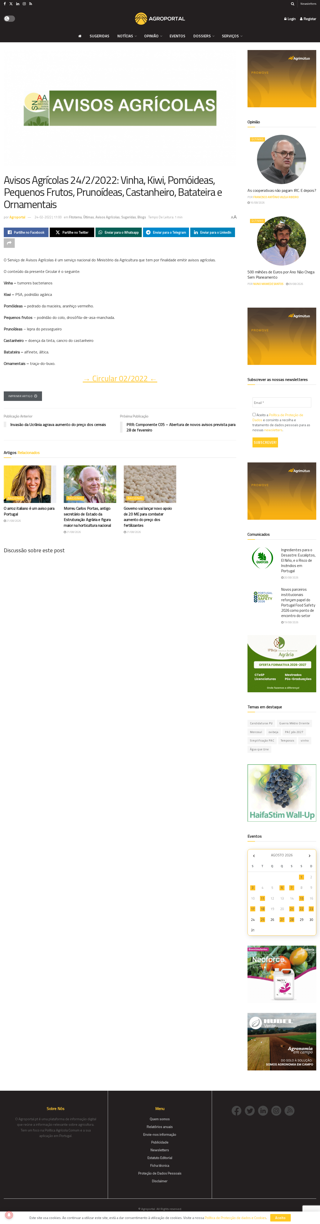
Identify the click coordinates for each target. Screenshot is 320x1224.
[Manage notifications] (9, 1215)
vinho (305, 741)
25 (262, 919)
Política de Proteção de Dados (277, 417)
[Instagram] (277, 1110)
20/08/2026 (291, 577)
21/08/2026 (13, 521)
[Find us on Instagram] (24, 4)
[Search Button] (292, 4)
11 (262, 898)
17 (252, 908)
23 (311, 908)
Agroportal (17, 217)
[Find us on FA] (5, 4)
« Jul (253, 855)
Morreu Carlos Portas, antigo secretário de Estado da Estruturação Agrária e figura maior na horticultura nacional (87, 516)
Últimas (88, 217)
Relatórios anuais (160, 1126)
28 (292, 919)
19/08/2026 (291, 622)
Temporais (287, 741)
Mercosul (256, 732)
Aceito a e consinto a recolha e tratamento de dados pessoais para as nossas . (281, 422)
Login (291, 18)
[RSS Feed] (290, 1110)
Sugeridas (100, 36)
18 (262, 908)
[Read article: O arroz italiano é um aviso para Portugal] (30, 484)
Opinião (151, 36)
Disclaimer (160, 1180)
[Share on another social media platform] (9, 243)
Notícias (125, 36)
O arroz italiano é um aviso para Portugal (29, 511)
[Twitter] (251, 1110)
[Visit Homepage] (160, 19)
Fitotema (75, 217)
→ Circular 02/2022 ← (120, 378)
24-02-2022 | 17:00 (48, 217)
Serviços (230, 36)
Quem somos (160, 1118)
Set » (310, 855)
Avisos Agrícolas (108, 217)
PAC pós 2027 (294, 732)
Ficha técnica (159, 1165)
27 (282, 919)
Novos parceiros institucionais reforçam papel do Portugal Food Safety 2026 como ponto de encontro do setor (298, 602)
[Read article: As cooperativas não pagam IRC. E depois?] (282, 159)
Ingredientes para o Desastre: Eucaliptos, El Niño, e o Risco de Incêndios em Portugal (298, 560)
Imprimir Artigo (20, 396)
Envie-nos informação (159, 1134)
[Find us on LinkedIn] (17, 4)
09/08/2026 (295, 284)
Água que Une (259, 749)
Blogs (142, 217)
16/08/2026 (257, 203)
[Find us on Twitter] (11, 4)
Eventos (178, 36)
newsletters (273, 429)
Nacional (15, 498)
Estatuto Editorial (160, 1157)
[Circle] (264, 1110)
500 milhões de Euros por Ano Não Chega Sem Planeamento (281, 274)
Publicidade (159, 1142)
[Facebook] (238, 1110)
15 (301, 898)
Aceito (280, 1217)
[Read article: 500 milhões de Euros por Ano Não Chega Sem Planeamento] (282, 241)
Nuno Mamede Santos (268, 284)
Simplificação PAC (262, 741)
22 (301, 908)
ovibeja (273, 732)
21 (292, 908)
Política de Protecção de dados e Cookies (235, 1217)
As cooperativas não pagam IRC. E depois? (282, 190)
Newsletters (308, 3)
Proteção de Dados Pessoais (160, 1173)
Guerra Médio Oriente (294, 723)
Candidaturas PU (261, 723)
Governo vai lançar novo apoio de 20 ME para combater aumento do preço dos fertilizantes (148, 516)
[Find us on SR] (30, 4)
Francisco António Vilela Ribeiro (276, 197)
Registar (309, 18)
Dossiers (202, 36)
